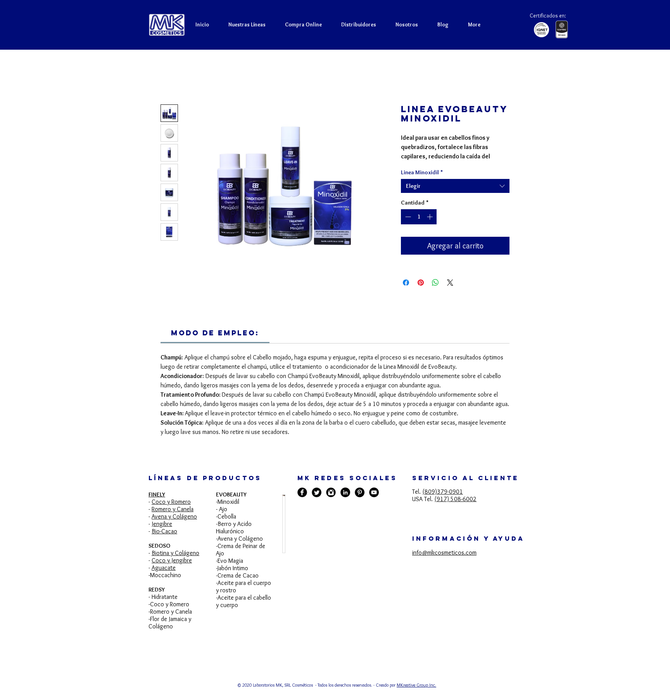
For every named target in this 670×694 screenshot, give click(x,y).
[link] (215, 342)
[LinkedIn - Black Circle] (345, 502)
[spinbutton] (419, 226)
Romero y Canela (172, 518)
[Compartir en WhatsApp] (435, 292)
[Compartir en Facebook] (406, 292)
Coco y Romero (171, 511)
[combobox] (455, 196)
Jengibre (162, 533)
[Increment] (430, 226)
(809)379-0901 (442, 501)
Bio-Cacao (164, 541)
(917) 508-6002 (455, 508)
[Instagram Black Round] (331, 502)
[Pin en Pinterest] (420, 292)
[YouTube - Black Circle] (374, 502)
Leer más (411, 166)
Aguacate (164, 577)
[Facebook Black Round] (302, 502)
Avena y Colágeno (174, 526)
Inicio (167, 77)
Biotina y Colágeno (175, 562)
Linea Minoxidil (422, 182)
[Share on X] (450, 292)
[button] (303, 24)
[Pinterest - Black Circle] (359, 502)
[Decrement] (407, 226)
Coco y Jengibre (172, 570)
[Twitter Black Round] (316, 502)
